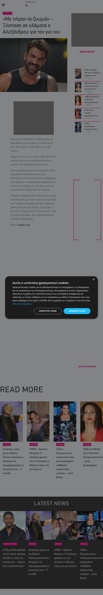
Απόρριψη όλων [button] (48, 311)
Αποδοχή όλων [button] (77, 311)
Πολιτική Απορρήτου (22, 303)
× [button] (94, 279)
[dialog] (51, 297)
